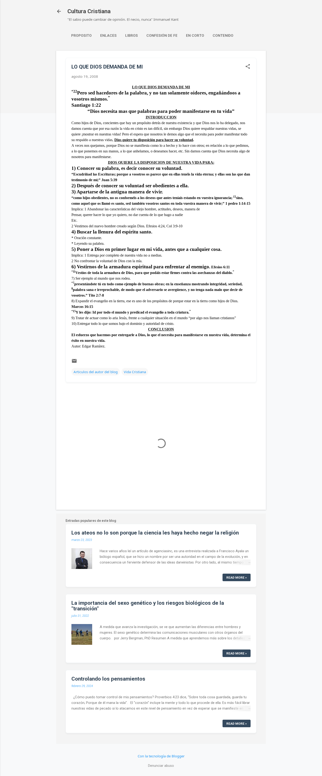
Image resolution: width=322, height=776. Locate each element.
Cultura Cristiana (89, 11)
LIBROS (131, 35)
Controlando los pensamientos (108, 679)
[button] (248, 67)
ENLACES (108, 35)
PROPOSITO (81, 35)
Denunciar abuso (161, 766)
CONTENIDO (223, 35)
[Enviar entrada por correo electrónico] (74, 362)
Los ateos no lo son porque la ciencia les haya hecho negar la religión (155, 533)
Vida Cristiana (135, 371)
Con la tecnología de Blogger (161, 756)
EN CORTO (195, 35)
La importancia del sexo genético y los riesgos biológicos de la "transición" (147, 606)
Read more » (236, 577)
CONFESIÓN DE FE (162, 35)
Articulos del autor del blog (96, 371)
